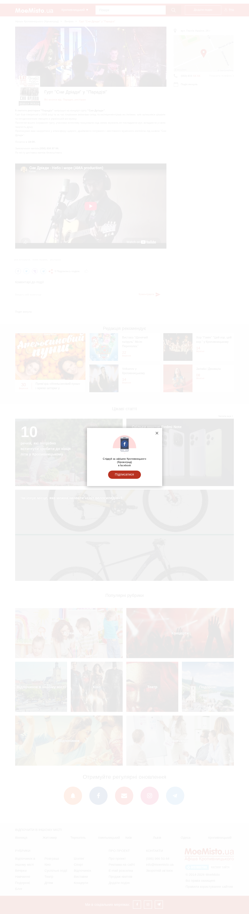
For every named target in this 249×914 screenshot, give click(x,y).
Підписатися (124, 474)
